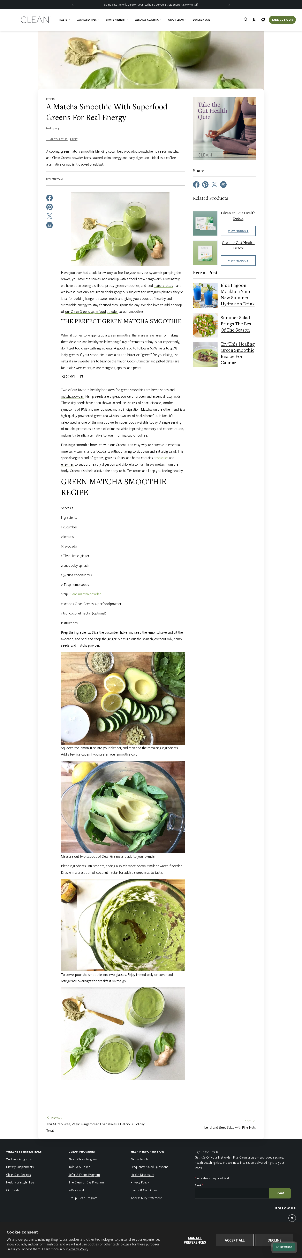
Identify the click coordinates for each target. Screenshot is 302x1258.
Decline (274, 1240)
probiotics (161, 457)
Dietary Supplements (20, 1167)
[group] (151, 4)
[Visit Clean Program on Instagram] (292, 1218)
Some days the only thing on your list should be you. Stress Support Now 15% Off (151, 4)
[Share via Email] (49, 224)
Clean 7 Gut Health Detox (238, 246)
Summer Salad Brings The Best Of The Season (237, 324)
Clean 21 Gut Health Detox (238, 216)
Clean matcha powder (85, 594)
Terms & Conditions (144, 1190)
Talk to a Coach (79, 1167)
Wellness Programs (19, 1159)
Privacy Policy (78, 1249)
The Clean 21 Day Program (86, 1182)
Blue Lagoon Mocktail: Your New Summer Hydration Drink (238, 295)
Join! (280, 1193)
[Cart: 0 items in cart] (262, 20)
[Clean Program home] (36, 19)
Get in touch (139, 1159)
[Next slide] (229, 4)
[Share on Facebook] (49, 197)
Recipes (50, 98)
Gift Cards (12, 1190)
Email (199, 1185)
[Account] (254, 19)
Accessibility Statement (146, 1198)
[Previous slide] (73, 4)
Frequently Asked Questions (149, 1167)
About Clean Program (82, 1159)
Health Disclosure (142, 1175)
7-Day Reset (76, 1190)
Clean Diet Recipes (18, 1175)
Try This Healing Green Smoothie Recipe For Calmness (238, 354)
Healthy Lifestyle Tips (20, 1182)
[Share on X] (49, 215)
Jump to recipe (57, 139)
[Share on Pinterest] (49, 206)
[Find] (245, 19)
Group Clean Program (82, 1198)
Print (73, 139)
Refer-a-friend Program (84, 1175)
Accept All (235, 1240)
